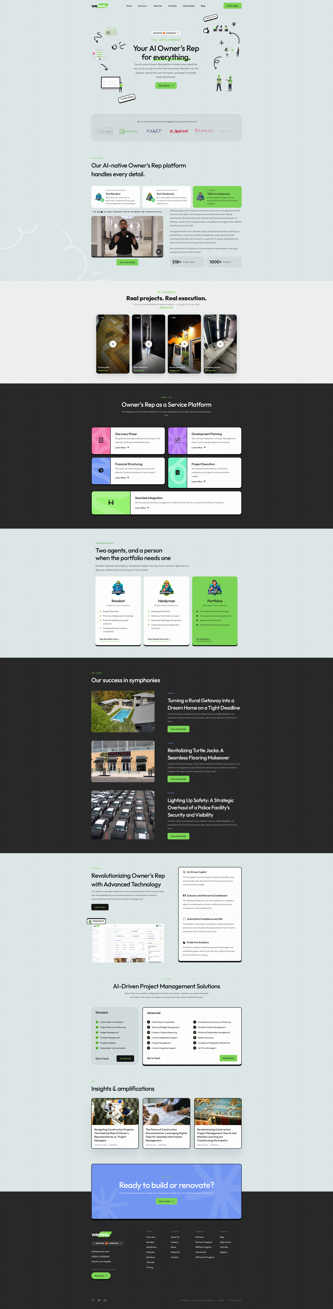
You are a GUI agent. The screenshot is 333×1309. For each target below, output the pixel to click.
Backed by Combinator (164, 33)
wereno (171, 693)
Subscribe (99, 1275)
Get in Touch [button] (165, 1201)
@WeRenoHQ (166, 307)
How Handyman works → (159, 639)
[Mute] (158, 252)
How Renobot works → (110, 639)
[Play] (127, 236)
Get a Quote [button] (164, 85)
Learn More (120, 447)
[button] (112, 344)
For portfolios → (204, 639)
